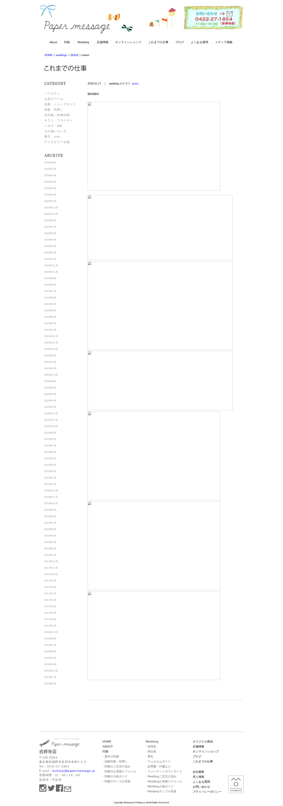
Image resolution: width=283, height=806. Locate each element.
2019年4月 (50, 465)
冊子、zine (52, 136)
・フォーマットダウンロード (163, 771)
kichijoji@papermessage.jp (73, 770)
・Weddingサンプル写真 (161, 791)
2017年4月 (50, 613)
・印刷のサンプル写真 (116, 781)
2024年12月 (51, 265)
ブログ (179, 42)
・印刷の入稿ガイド (115, 776)
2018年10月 (51, 503)
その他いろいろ (55, 131)
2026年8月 (50, 162)
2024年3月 (50, 317)
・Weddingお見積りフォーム (163, 781)
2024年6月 (50, 297)
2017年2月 (50, 625)
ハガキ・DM (53, 125)
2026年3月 (50, 194)
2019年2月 (50, 477)
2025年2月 (50, 252)
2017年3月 (50, 619)
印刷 (67, 42)
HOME (107, 741)
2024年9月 (50, 278)
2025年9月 (50, 220)
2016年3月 (50, 664)
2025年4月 (50, 239)
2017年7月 (50, 593)
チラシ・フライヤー (58, 120)
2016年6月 (50, 651)
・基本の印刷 (110, 756)
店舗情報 (102, 42)
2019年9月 (50, 432)
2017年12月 (51, 561)
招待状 (135, 84)
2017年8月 (50, 587)
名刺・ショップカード (60, 104)
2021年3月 (50, 362)
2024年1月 (50, 330)
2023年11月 (51, 342)
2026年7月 (50, 169)
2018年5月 (50, 535)
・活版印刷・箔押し (115, 761)
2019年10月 (51, 426)
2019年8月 (50, 439)
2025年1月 (50, 259)
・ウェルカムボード (158, 761)
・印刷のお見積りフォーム (119, 771)
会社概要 (198, 771)
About (53, 42)
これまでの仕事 (158, 42)
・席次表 (150, 751)
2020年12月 (51, 375)
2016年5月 (50, 658)
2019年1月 (50, 484)
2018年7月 (50, 522)
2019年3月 (50, 471)
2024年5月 (50, 304)
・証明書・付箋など (158, 766)
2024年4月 (50, 310)
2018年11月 (51, 497)
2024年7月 (50, 291)
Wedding (83, 42)
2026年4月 (50, 188)
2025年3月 (50, 246)
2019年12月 (51, 413)
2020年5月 (50, 394)
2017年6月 (50, 600)
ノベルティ (52, 93)
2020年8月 (50, 381)
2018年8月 (50, 516)
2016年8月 (50, 638)
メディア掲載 (223, 42)
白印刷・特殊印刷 (57, 115)
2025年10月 (51, 214)
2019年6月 (50, 452)
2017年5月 (50, 606)
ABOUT (108, 746)
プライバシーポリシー (207, 791)
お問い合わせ (201, 786)
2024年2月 (50, 323)
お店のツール (54, 98)
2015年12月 (51, 670)
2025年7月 (50, 227)
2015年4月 (50, 683)
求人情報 (198, 776)
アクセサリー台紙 (57, 142)
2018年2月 (50, 548)
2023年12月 (51, 336)
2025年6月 (50, 233)
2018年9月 (50, 510)
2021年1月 (50, 368)
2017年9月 (50, 580)
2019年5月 (50, 458)
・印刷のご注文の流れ (116, 766)
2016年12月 (51, 632)
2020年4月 (50, 400)
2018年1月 (50, 555)
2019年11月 (51, 420)
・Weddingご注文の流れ (161, 776)
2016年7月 (50, 645)
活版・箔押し (54, 109)
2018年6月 (50, 529)
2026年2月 (50, 201)
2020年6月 (50, 387)
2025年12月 (51, 207)
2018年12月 (51, 490)
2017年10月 (51, 574)
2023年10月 (51, 349)
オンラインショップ (128, 42)
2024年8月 (50, 284)
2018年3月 (50, 542)
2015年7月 (50, 677)
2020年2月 (50, 407)
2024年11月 (51, 272)
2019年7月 (50, 445)
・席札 (149, 756)
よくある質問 (199, 42)
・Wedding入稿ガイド (159, 786)
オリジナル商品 (203, 741)
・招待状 (150, 746)
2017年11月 (51, 568)
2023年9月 (50, 355)
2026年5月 (50, 182)
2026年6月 (50, 175)
